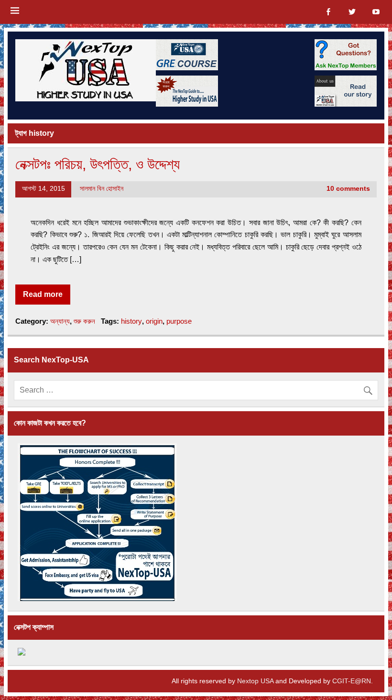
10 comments (348, 188)
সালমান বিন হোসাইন (101, 188)
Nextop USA (255, 681)
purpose (179, 321)
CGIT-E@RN (351, 681)
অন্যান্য (60, 321)
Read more (43, 294)
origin (154, 321)
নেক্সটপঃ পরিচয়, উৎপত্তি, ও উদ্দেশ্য (97, 164)
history (131, 321)
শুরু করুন (84, 321)
